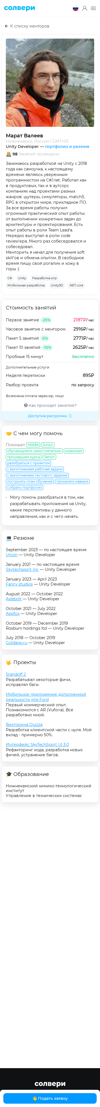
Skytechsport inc (22, 569)
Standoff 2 (16, 674)
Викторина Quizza (24, 724)
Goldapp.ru (16, 642)
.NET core (76, 285)
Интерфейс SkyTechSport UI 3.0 (37, 744)
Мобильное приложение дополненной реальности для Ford (46, 697)
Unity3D (57, 285)
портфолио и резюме (67, 146)
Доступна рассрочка (47, 415)
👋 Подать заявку (50, 1098)
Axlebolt (14, 598)
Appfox (12, 613)
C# (10, 278)
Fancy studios (19, 584)
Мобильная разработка (26, 285)
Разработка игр (44, 278)
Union (12, 554)
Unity (22, 278)
